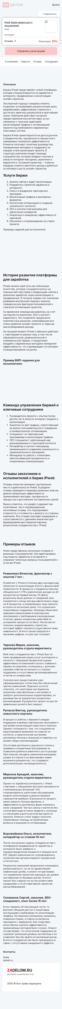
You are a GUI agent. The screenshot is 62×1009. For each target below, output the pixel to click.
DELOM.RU (19, 970)
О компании (11, 61)
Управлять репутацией (31, 51)
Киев (6, 29)
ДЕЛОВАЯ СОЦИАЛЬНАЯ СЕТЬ (20, 974)
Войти (56, 4)
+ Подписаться (49, 14)
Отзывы (37, 61)
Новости (25, 61)
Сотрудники (51, 61)
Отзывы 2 (10, 41)
